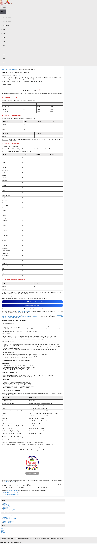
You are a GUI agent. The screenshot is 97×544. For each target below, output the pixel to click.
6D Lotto (14, 317)
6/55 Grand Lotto (9, 316)
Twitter (13, 481)
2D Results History (7, 517)
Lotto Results (6, 25)
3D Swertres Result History (9, 518)
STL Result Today (13, 69)
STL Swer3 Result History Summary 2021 (32, 305)
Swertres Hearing (7, 17)
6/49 (4, 50)
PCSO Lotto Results (7, 516)
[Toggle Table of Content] (3, 87)
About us (5, 503)
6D (4, 37)
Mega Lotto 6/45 (26, 316)
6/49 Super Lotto (17, 316)
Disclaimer (5, 508)
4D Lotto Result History (8, 520)
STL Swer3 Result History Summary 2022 (32, 301)
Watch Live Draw (7, 522)
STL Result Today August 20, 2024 (11, 492)
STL (4, 62)
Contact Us (5, 507)
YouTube (3, 532)
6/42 (4, 41)
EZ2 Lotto (4, 317)
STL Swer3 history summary (22, 311)
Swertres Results (7, 21)
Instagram (3, 531)
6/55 (4, 54)
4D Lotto (9, 317)
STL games (20, 317)
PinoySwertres (5, 69)
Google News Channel (12, 490)
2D (4, 29)
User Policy (6, 504)
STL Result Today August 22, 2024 (11, 494)
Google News (4, 534)
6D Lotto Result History (8, 521)
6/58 (4, 58)
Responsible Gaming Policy (9, 509)
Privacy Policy (6, 506)
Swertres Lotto (59, 316)
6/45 (4, 45)
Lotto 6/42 (34, 316)
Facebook (7, 481)
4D (4, 33)
